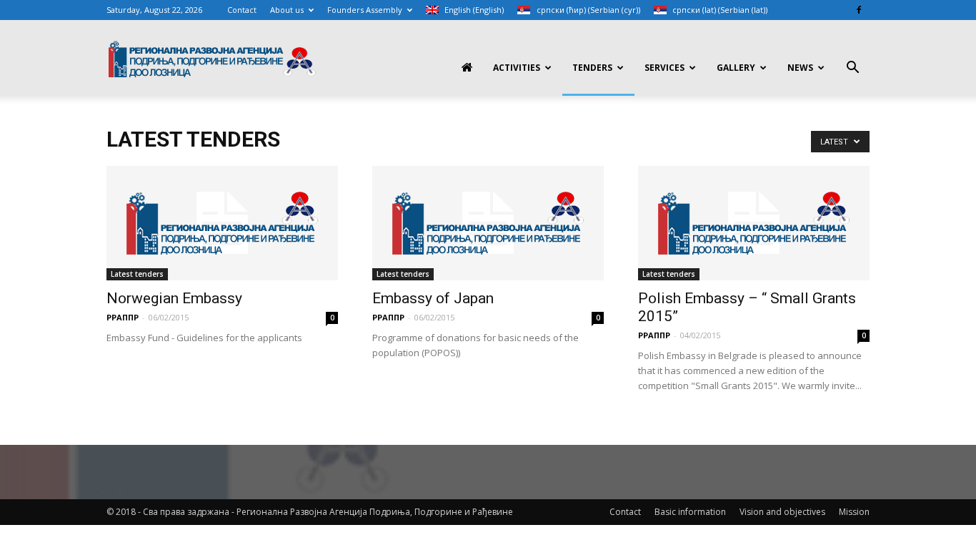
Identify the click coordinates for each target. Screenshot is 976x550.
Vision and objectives (782, 512)
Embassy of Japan (433, 298)
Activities (516, 68)
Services (664, 68)
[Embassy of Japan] (488, 223)
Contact (242, 9)
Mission (854, 512)
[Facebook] (859, 10)
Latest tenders (137, 274)
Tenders (592, 68)
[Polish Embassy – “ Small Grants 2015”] (754, 223)
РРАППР (122, 317)
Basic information (690, 512)
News (800, 68)
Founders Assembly (364, 9)
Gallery (736, 68)
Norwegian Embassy (174, 298)
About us (287, 9)
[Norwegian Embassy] (222, 223)
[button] (852, 69)
